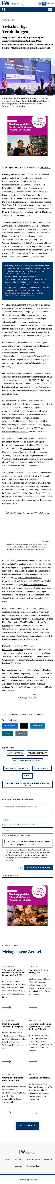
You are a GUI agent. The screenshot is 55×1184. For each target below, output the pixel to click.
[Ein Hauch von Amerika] (33, 1113)
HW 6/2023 (45, 167)
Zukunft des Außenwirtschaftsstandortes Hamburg (28, 205)
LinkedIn (37, 726)
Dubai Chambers (37, 445)
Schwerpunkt (8, 20)
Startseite (5, 714)
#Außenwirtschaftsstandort (27, 761)
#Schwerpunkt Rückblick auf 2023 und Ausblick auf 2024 (27, 784)
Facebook (10, 726)
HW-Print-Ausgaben (33, 1159)
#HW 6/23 (27, 776)
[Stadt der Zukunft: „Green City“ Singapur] (6, 1061)
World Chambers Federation (35, 584)
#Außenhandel (15, 753)
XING (7, 733)
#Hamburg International (16, 768)
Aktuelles (33, 967)
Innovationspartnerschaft (12, 649)
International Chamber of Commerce (32, 574)
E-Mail (21, 733)
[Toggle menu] (50, 9)
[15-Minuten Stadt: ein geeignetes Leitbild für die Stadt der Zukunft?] (33, 1061)
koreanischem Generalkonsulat (15, 431)
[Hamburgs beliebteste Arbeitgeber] (33, 1008)
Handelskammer (9, 185)
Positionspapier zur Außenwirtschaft (18, 290)
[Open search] (3, 9)
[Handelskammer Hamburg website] (45, 4)
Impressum (18, 1166)
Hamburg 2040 (8, 967)
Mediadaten (48, 1159)
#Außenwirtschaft (37, 753)
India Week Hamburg (32, 448)
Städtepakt (10, 615)
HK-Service (33, 1074)
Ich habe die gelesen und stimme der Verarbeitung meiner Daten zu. (29, 843)
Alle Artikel (18, 1159)
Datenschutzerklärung (26, 841)
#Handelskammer (42, 768)
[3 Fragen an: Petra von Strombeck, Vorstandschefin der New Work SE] (6, 1008)
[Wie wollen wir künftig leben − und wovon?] (6, 1113)
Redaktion (6, 1159)
